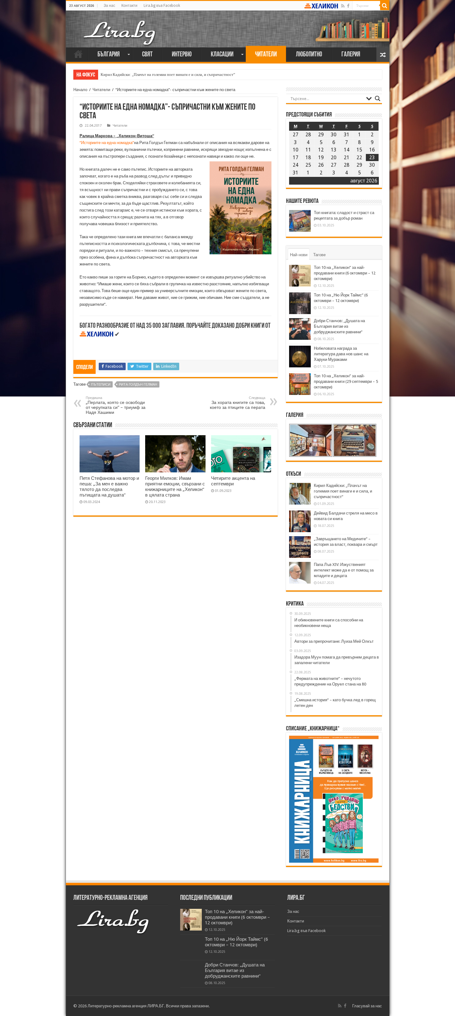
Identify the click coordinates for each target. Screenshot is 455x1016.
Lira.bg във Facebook (162, 5)
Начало (78, 53)
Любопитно (309, 54)
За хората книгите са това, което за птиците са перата (237, 403)
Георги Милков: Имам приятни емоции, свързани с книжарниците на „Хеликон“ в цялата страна (175, 486)
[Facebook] (348, 6)
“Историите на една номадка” (107, 142)
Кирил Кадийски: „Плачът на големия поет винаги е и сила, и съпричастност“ (168, 74)
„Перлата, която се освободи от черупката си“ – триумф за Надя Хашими (115, 405)
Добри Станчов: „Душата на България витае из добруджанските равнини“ (339, 326)
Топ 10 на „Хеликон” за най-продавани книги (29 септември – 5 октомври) (346, 381)
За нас (109, 5)
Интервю (182, 54)
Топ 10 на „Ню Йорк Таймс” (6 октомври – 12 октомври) (236, 942)
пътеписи (100, 385)
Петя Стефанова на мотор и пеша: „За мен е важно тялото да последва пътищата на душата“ (109, 486)
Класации (222, 54)
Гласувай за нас (367, 1006)
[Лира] (120, 26)
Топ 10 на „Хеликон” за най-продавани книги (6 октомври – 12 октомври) (344, 273)
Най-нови (298, 254)
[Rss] (342, 6)
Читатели (266, 54)
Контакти (129, 5)
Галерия (350, 54)
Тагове (319, 254)
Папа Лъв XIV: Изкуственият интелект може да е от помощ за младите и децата (344, 570)
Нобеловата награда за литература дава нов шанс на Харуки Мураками (341, 354)
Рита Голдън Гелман (138, 385)
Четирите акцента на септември (233, 481)
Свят (147, 54)
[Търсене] (384, 5)
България (109, 54)
